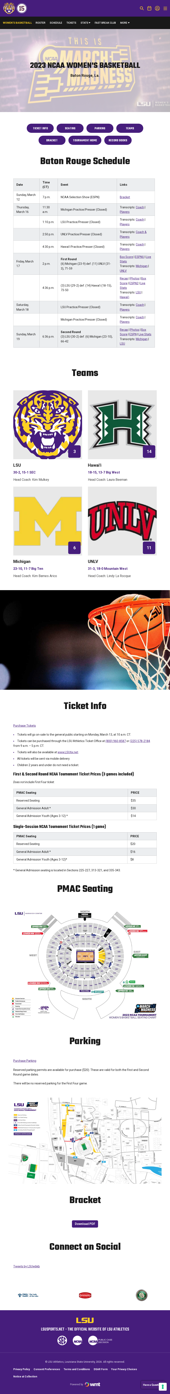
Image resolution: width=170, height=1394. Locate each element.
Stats (84, 22)
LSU (138, 292)
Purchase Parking (24, 1060)
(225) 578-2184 (140, 741)
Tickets (71, 23)
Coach (140, 207)
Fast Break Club (105, 22)
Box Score (126, 257)
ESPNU (139, 257)
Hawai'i (94, 465)
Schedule (56, 22)
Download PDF (85, 1224)
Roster (40, 22)
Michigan (142, 266)
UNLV (123, 270)
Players (125, 212)
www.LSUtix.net (68, 752)
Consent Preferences (47, 1369)
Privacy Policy (21, 1369)
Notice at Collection (25, 1376)
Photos (134, 278)
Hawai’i (124, 297)
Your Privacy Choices (124, 1369)
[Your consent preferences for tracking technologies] (163, 1387)
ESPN (133, 334)
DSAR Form (101, 1369)
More (123, 22)
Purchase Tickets (24, 725)
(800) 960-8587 (116, 741)
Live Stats (144, 334)
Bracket (125, 197)
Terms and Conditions (77, 1369)
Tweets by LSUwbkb (26, 1266)
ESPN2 (133, 283)
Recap (124, 278)
